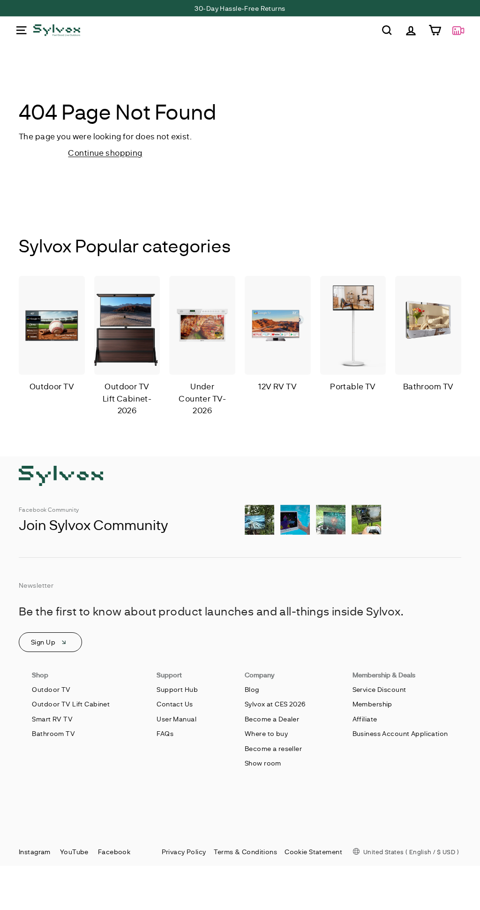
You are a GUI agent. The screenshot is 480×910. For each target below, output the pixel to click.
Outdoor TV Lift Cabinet (71, 703)
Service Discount (379, 689)
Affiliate (364, 718)
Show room (263, 762)
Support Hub (177, 689)
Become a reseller (273, 748)
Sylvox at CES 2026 (275, 703)
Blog (252, 689)
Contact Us (175, 703)
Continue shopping (105, 152)
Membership (372, 703)
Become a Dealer (272, 718)
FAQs (165, 733)
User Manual (176, 718)
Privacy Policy (184, 851)
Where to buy (266, 733)
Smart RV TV (52, 718)
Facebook (114, 851)
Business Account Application (400, 733)
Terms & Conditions (246, 851)
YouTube (74, 851)
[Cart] (435, 30)
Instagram (35, 851)
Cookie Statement (313, 851)
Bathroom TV (53, 733)
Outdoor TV (51, 689)
